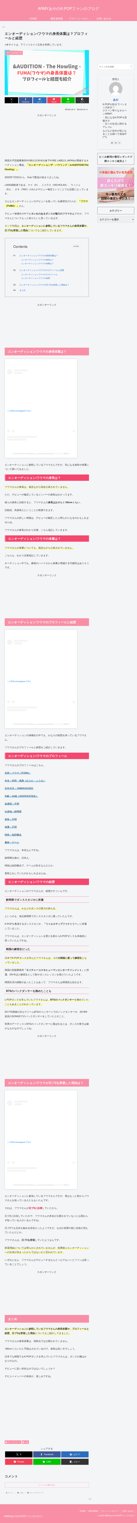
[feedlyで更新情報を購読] (115, 142)
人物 (26, 1442)
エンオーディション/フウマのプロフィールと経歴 (41, 270)
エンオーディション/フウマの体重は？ (37, 263)
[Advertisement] (47, 136)
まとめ (22, 290)
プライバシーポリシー (110, 1511)
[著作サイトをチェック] (112, 142)
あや (115, 99)
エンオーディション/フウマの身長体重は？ (38, 255)
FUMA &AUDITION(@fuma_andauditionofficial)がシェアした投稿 (40, 454)
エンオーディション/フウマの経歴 (35, 278)
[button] (82, 100)
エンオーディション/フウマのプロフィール (39, 274)
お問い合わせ (127, 1511)
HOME (83, 1511)
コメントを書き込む (46, 1485)
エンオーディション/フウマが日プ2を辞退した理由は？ (44, 284)
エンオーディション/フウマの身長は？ (37, 259)
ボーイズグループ (14, 1442)
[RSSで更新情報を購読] (119, 142)
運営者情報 (93, 1511)
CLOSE (76, 246)
